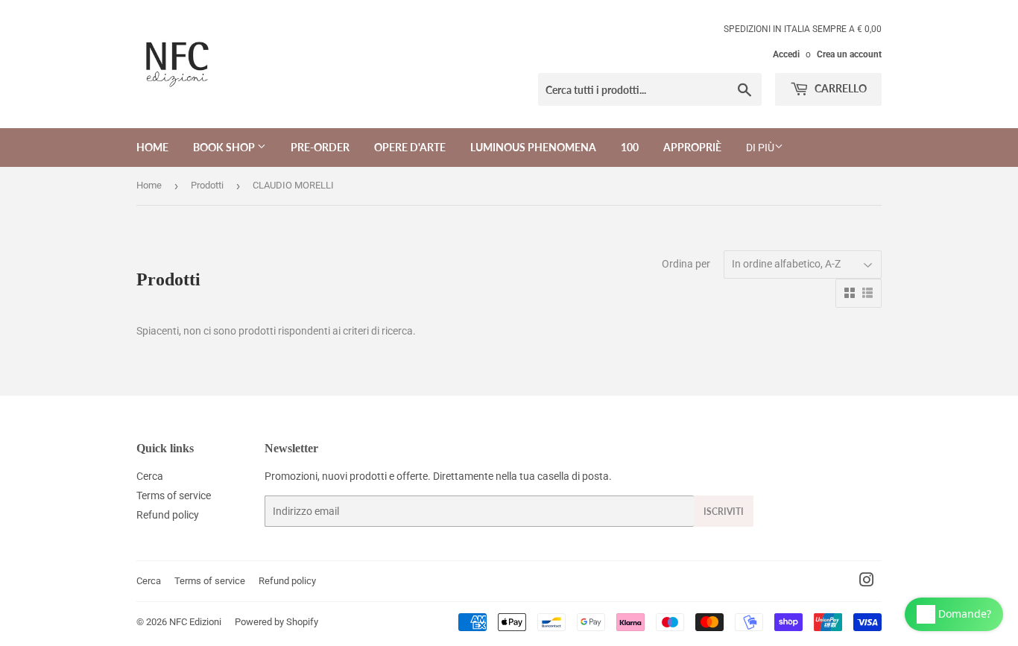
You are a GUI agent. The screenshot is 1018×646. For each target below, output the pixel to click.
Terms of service (173, 495)
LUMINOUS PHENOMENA (533, 147)
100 (630, 147)
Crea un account (849, 54)
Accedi (786, 54)
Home (152, 147)
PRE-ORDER (320, 147)
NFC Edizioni (195, 621)
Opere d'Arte (410, 147)
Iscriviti (724, 511)
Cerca (149, 476)
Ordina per (686, 264)
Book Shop (225, 147)
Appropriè (692, 147)
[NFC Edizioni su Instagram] (866, 582)
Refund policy (167, 515)
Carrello (839, 88)
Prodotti (207, 185)
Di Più (760, 147)
